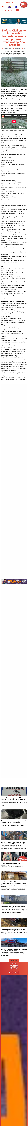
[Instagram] (5, 10)
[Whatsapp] (11, 10)
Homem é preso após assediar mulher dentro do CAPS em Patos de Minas (14, 950)
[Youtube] (8, 10)
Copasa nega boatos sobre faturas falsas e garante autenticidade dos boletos (13, 907)
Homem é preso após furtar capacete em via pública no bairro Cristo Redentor (13, 821)
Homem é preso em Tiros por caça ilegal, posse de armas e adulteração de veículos (13, 843)
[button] (24, 11)
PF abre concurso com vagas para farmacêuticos (10, 864)
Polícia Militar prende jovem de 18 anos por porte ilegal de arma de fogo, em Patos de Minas (13, 799)
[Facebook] (2, 10)
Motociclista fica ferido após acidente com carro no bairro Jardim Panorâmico (13, 930)
